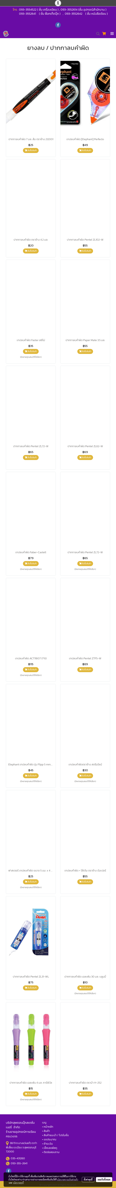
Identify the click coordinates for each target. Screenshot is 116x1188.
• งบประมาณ (49, 1139)
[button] (97, 33)
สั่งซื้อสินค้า (32, 150)
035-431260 (18, 1158)
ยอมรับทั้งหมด (104, 1179)
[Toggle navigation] (112, 33)
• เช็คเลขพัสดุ (49, 1148)
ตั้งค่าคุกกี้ (88, 1179)
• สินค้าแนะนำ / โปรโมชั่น (55, 1135)
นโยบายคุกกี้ (18, 1182)
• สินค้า (46, 1131)
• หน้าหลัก (47, 1127)
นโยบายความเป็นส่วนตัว (67, 1179)
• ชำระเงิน (47, 1144)
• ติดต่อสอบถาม (51, 1152)
